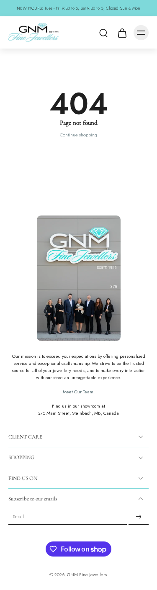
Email (18, 517)
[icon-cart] (122, 32)
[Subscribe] (139, 517)
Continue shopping (78, 134)
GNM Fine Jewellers (87, 574)
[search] (103, 32)
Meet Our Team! (79, 391)
